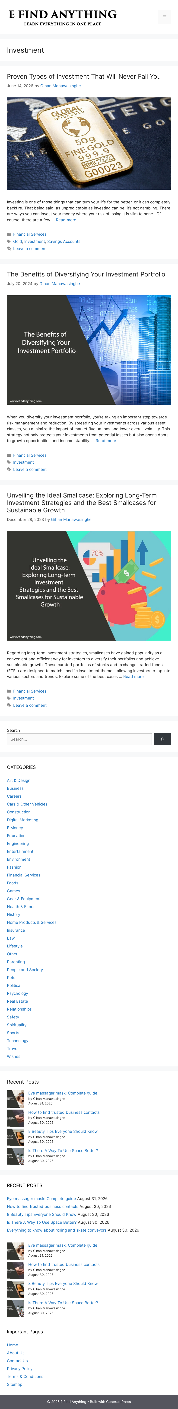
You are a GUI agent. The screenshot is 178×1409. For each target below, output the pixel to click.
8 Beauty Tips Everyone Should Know (63, 1131)
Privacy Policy (19, 1368)
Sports (13, 1032)
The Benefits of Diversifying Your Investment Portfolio (86, 274)
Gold (17, 241)
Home (12, 1345)
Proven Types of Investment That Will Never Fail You (84, 76)
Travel (12, 1048)
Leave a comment (30, 248)
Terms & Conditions (25, 1376)
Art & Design (18, 780)
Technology (17, 1040)
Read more (66, 220)
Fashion (14, 867)
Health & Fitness (22, 906)
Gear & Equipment (24, 898)
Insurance (16, 930)
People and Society (25, 969)
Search (13, 730)
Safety (13, 1017)
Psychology (17, 993)
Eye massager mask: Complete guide (62, 1093)
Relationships (19, 1009)
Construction (19, 812)
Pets (11, 977)
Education (16, 835)
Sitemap (14, 1384)
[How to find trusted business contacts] (15, 1119)
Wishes (13, 1056)
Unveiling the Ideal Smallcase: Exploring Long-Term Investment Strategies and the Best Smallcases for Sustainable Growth (82, 502)
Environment (18, 859)
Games (13, 891)
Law (11, 938)
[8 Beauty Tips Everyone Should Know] (15, 1138)
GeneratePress (118, 1401)
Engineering (18, 843)
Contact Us (17, 1360)
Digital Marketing (22, 820)
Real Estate (17, 1001)
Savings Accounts (63, 241)
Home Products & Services (32, 922)
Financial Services (30, 234)
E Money (15, 827)
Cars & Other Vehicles (27, 804)
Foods (12, 883)
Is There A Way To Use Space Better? (63, 1150)
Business (15, 788)
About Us (16, 1353)
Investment (34, 241)
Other (12, 954)
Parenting (16, 962)
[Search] (162, 739)
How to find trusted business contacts (64, 1112)
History (13, 914)
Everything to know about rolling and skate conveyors (57, 1230)
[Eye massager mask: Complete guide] (15, 1100)
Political (14, 985)
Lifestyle (15, 946)
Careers (14, 796)
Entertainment (20, 851)
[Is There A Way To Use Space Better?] (15, 1157)
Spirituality (16, 1025)
